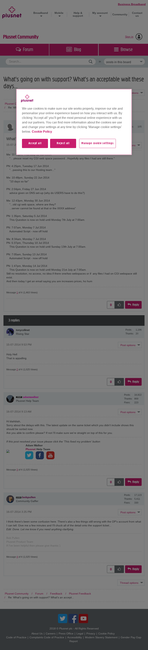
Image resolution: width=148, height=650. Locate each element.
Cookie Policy (42, 131)
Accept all (35, 143)
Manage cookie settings (97, 143)
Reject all (63, 143)
